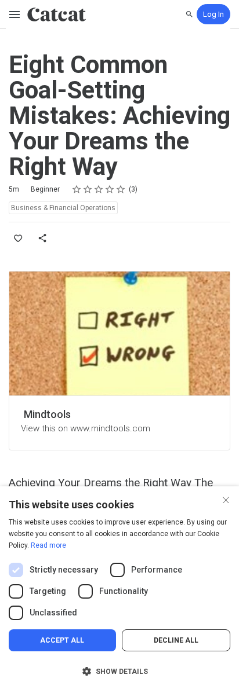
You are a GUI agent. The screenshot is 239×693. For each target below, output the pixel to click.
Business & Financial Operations (63, 208)
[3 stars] (98, 189)
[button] (119, 671)
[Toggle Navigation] (15, 14)
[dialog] (119, 589)
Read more (48, 545)
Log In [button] (213, 14)
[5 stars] (120, 189)
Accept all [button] (62, 640)
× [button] (226, 498)
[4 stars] (109, 189)
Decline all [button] (176, 640)
